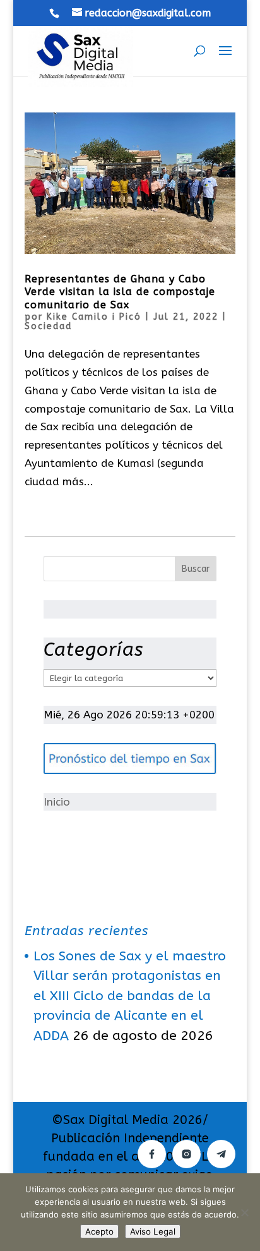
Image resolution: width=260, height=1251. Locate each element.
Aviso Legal (152, 1231)
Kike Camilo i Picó (94, 316)
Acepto (99, 1231)
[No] (244, 1212)
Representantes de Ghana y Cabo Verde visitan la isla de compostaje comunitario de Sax (120, 292)
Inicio (57, 801)
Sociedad (48, 326)
